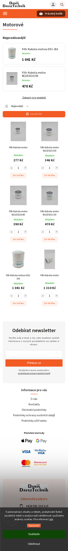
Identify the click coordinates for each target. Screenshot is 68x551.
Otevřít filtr (36, 114)
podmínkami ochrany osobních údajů (34, 373)
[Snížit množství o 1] (11, 167)
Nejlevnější (17, 106)
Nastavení (34, 525)
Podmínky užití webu (34, 421)
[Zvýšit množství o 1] (25, 167)
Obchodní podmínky (34, 410)
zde (51, 519)
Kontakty (34, 404)
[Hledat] (62, 4)
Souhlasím (34, 534)
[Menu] (5, 13)
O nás (34, 399)
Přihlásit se (34, 362)
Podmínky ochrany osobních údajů (34, 415)
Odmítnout (34, 544)
